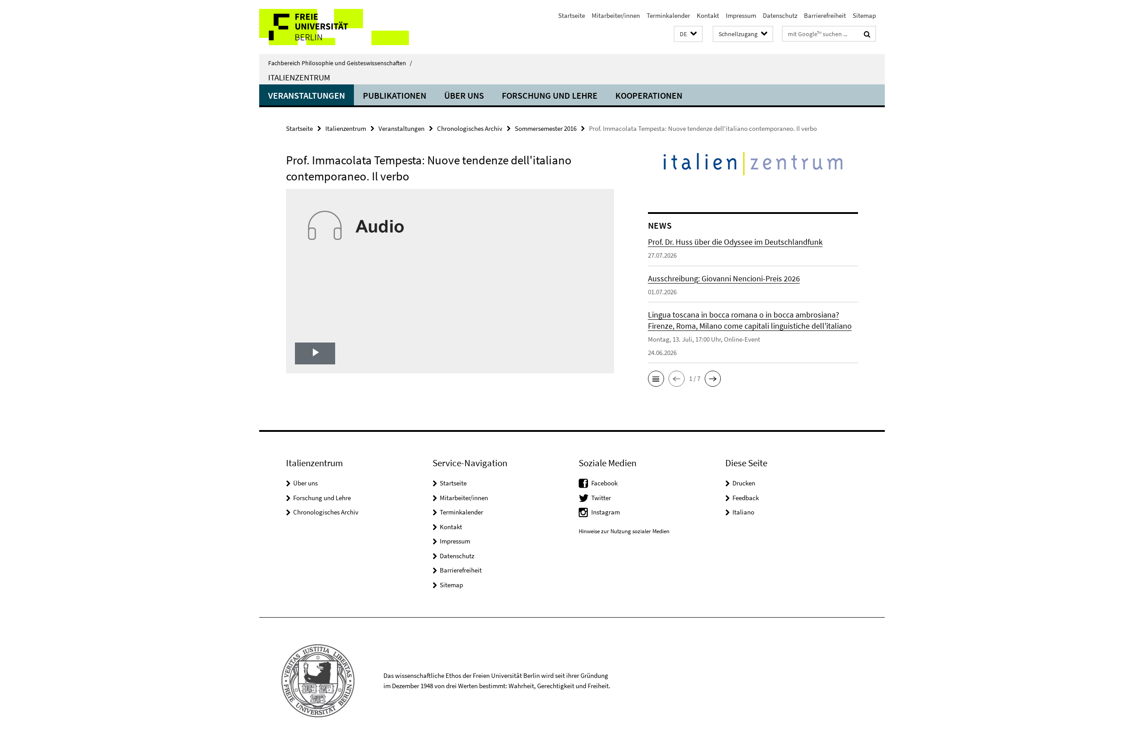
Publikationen (394, 95)
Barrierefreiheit (825, 15)
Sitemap (864, 15)
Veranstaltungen (306, 95)
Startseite (571, 15)
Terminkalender (668, 15)
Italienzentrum (299, 77)
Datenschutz (780, 15)
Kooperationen (648, 95)
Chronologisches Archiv (469, 128)
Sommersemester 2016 (545, 128)
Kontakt (708, 15)
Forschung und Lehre (549, 95)
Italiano (743, 512)
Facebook (604, 483)
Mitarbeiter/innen (616, 15)
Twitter (601, 497)
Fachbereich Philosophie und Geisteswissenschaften (340, 63)
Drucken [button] (743, 483)
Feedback (745, 497)
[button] (688, 34)
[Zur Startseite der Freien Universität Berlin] (334, 27)
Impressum (741, 15)
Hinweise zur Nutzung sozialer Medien (624, 531)
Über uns (464, 95)
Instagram (605, 512)
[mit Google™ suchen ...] (867, 34)
